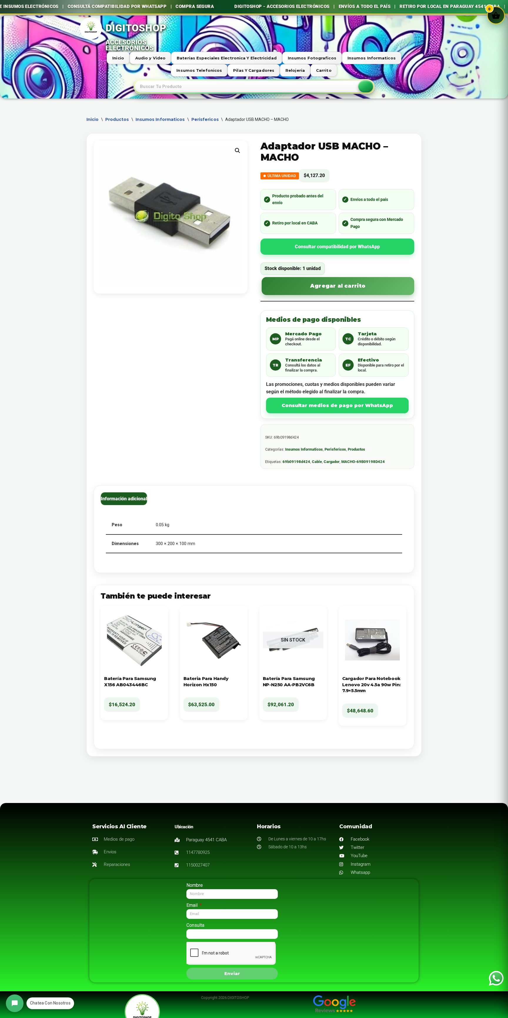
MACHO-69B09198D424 (363, 461)
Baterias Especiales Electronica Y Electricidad (227, 58)
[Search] (365, 86)
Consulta (195, 925)
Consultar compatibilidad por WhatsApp (337, 246)
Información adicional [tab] (124, 498)
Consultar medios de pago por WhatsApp (337, 405)
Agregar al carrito (338, 286)
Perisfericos (205, 119)
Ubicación (184, 826)
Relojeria (295, 70)
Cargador (332, 461)
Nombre (194, 885)
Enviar (232, 973)
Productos (117, 119)
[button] (237, 150)
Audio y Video (150, 58)
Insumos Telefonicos (199, 70)
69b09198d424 (296, 461)
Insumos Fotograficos (312, 58)
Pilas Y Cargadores (253, 70)
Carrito (324, 70)
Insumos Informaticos (371, 58)
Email (192, 905)
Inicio (118, 58)
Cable (317, 461)
